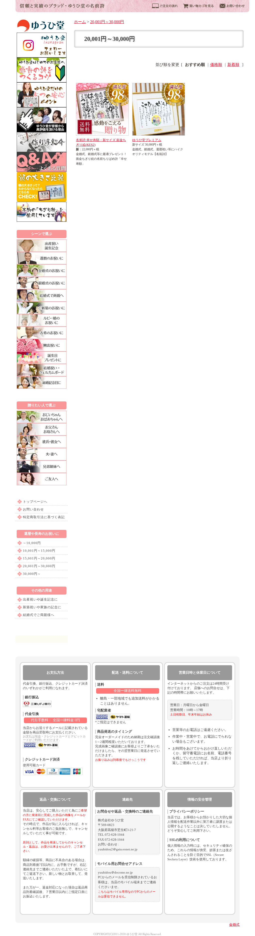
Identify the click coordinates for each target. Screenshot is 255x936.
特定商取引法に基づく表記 (44, 517)
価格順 (216, 64)
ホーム (80, 22)
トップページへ (35, 501)
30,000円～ (32, 574)
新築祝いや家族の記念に (42, 607)
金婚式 (234, 925)
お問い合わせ (33, 509)
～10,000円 (32, 543)
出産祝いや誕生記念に (40, 599)
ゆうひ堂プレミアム (146, 140)
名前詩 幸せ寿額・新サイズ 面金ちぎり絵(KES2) (101, 142)
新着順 (233, 64)
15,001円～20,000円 (39, 558)
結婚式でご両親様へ (38, 615)
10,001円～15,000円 (39, 550)
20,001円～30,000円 (39, 566)
